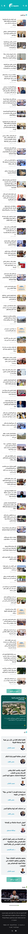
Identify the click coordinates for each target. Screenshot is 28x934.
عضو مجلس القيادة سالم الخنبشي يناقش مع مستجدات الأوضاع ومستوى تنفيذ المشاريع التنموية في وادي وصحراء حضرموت (9, 643)
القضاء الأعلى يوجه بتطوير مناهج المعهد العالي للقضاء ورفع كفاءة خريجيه (10, 253)
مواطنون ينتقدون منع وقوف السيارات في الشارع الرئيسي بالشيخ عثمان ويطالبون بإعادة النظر (9, 319)
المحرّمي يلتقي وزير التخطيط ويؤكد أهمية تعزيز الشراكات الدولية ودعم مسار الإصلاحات (9, 66)
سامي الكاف (11, 761)
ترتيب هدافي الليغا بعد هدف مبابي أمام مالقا (14, 900)
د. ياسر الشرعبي (11, 849)
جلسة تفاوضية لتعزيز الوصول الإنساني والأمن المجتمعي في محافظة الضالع (9, 113)
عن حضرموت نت (21, 924)
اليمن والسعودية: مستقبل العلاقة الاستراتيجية (10, 172)
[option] (14, 711)
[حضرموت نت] (14, 5)
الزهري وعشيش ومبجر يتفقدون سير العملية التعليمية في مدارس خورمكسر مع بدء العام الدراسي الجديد (9, 469)
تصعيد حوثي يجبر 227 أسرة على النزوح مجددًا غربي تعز (10, 339)
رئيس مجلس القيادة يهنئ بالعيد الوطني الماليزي (9, 558)
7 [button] (17, 725)
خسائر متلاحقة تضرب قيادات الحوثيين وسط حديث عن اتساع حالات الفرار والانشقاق (9, 307)
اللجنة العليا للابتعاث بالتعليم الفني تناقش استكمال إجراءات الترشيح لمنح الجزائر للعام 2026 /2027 (9, 505)
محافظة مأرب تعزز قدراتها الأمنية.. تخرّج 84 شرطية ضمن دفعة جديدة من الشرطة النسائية (9, 208)
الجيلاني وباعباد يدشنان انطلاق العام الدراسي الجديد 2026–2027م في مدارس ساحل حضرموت (9, 360)
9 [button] (15, 725)
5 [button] (13, 905)
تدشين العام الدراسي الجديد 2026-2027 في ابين (10, 287)
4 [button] (21, 725)
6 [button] (12, 905)
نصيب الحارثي (11, 747)
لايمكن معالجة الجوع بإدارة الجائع (15, 756)
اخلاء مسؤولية (6, 924)
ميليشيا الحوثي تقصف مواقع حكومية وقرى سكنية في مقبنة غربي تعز (9, 435)
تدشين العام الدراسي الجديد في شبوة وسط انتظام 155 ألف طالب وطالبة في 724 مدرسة (9, 621)
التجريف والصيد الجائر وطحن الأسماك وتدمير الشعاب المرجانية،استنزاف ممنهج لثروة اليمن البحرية (14, 774)
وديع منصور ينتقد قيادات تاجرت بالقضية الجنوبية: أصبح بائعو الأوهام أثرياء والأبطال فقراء (9, 403)
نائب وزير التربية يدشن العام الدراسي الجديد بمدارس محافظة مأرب (9, 425)
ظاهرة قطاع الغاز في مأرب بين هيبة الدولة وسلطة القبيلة (14, 740)
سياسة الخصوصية (13, 924)
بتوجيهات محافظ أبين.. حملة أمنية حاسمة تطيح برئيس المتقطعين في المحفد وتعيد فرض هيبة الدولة (10, 446)
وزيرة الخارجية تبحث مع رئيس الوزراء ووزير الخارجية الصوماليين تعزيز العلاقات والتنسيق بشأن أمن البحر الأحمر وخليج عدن (9, 89)
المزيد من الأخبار (14, 691)
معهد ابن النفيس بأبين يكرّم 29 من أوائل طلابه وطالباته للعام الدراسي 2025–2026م (9, 218)
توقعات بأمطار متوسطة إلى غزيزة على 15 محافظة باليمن (10, 538)
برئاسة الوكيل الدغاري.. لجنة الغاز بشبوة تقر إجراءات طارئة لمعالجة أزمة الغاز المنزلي (9, 297)
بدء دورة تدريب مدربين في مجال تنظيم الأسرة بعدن (10, 329)
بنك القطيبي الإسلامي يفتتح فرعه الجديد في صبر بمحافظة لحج (9, 578)
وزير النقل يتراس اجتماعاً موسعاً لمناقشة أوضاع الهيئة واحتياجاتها (9, 528)
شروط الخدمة (16, 927)
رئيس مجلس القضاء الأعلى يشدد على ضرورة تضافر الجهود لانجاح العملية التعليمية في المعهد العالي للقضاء (9, 481)
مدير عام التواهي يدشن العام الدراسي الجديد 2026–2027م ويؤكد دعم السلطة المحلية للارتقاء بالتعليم (10, 518)
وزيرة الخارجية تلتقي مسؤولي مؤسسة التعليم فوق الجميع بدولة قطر (9, 33)
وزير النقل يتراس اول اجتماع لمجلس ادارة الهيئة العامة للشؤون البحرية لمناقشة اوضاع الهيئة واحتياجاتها (9, 150)
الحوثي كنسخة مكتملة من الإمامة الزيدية (15, 823)
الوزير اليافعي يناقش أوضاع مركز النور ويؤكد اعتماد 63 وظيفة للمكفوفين (10, 242)
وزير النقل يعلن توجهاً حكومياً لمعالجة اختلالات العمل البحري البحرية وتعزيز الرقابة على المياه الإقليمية (9, 102)
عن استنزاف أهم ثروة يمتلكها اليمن (14, 808)
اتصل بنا (10, 927)
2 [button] (23, 725)
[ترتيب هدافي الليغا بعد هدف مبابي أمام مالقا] (14, 896)
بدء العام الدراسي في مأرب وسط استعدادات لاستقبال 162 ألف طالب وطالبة (9, 162)
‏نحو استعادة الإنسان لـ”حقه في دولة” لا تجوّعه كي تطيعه (14, 793)
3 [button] (22, 725)
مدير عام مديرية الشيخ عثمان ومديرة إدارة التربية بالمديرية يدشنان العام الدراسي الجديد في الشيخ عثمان (9, 599)
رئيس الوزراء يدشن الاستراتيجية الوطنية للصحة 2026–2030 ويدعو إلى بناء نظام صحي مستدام (9, 22)
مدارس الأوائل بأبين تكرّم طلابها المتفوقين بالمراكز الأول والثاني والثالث (9, 458)
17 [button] (5, 725)
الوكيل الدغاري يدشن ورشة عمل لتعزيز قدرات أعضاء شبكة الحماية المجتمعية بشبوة (9, 392)
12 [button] (11, 725)
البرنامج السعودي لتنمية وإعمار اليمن (18, 698)
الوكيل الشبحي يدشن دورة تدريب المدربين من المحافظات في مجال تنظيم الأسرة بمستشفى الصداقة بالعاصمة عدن (9, 230)
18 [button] (4, 725)
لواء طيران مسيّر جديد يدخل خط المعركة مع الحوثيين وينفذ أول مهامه (9, 349)
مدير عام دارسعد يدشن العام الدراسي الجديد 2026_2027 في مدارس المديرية (9, 631)
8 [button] (16, 725)
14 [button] (9, 725)
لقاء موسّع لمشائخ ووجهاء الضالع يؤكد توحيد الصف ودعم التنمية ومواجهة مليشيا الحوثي (9, 548)
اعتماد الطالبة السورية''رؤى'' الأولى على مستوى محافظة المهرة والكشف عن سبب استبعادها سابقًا (10, 493)
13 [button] (10, 725)
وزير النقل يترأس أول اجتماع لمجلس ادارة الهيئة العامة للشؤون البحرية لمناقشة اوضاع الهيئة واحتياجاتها (9, 276)
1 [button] (24, 725)
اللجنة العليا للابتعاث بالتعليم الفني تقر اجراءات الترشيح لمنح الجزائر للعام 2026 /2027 (9, 382)
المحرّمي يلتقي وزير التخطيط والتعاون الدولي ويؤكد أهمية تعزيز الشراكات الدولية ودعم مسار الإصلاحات (10, 44)
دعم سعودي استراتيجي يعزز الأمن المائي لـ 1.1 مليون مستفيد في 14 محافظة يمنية (15, 719)
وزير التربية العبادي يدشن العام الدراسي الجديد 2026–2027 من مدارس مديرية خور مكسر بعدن (9, 414)
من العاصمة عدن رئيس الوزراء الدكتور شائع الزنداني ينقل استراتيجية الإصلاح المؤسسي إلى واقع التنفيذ (14, 841)
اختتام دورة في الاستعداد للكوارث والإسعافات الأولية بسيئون (10, 611)
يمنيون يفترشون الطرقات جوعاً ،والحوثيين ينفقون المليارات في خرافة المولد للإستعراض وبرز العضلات (15, 861)
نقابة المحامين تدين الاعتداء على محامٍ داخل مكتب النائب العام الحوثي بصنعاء (9, 588)
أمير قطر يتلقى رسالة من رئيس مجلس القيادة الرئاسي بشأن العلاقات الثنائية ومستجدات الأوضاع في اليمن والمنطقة (9, 138)
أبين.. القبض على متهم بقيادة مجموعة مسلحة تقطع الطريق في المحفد (9, 568)
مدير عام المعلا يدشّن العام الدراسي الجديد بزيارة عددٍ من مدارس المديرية (10, 680)
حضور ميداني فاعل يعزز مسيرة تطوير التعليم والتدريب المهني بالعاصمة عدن (9, 371)
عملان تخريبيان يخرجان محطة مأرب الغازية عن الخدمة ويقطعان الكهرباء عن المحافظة (9, 56)
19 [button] (3, 725)
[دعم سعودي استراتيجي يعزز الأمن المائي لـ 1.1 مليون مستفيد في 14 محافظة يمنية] (14, 708)
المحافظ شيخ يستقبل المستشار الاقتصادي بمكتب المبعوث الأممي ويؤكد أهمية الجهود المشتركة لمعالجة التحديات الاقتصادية (9, 183)
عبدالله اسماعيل (11, 830)
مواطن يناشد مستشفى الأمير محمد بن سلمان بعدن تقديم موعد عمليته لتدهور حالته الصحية (9, 264)
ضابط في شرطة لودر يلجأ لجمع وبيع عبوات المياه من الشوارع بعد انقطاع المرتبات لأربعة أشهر (9, 670)
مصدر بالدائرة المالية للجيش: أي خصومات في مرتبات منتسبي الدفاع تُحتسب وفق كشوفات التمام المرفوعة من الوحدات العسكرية (9, 657)
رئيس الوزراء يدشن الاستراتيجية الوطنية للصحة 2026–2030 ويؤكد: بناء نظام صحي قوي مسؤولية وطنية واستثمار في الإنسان (9, 125)
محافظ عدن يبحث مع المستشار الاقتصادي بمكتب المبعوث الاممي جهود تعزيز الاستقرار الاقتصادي (9, 77)
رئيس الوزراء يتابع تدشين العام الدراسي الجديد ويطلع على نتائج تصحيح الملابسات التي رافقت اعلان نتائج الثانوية (9, 196)
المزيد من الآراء (14, 879)
